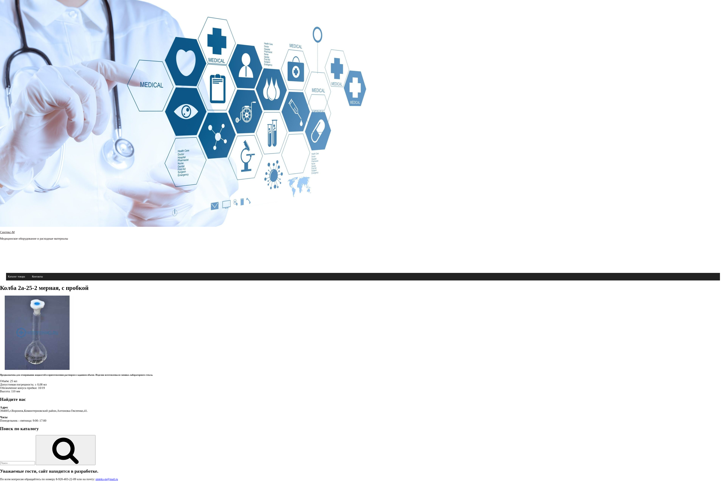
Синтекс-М (7, 232)
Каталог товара (16, 276)
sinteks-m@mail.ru (106, 479)
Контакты (37, 276)
